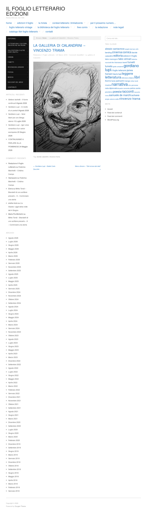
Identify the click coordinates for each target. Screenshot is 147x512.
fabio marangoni (111, 59)
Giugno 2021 (13, 415)
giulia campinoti (118, 66)
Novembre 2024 (14, 295)
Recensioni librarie (16, 67)
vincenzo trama (54, 156)
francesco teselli (121, 62)
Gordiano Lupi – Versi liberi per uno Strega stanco (16, 117)
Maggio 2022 (13, 379)
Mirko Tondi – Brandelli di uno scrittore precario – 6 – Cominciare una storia (18, 221)
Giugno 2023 (13, 346)
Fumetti (11, 62)
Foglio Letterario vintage (20, 27)
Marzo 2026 (13, 256)
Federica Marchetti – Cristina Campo (16, 170)
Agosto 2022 (13, 368)
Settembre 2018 (14, 469)
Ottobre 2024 (13, 299)
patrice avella (135, 88)
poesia (117, 91)
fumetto (109, 66)
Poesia (10, 72)
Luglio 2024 (13, 310)
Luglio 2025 (13, 277)
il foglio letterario (119, 70)
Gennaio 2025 (14, 288)
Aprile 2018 (12, 480)
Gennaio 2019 (14, 458)
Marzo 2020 (13, 436)
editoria (118, 55)
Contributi (12, 87)
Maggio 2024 (13, 317)
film (113, 62)
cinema (117, 52)
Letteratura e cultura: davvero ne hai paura (17, 44)
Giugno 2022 (13, 375)
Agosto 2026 (13, 238)
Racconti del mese (15, 82)
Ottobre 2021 (13, 404)
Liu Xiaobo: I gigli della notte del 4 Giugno (18, 206)
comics (126, 52)
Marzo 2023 (13, 357)
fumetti (131, 62)
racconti (128, 91)
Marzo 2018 (13, 483)
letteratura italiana (128, 78)
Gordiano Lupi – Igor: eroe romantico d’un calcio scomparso (18, 128)
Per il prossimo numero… (103, 23)
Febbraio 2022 (14, 390)
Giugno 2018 (13, 473)
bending (108, 52)
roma (107, 95)
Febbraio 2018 (14, 487)
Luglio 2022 (13, 371)
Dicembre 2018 (14, 462)
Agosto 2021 (13, 411)
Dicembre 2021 (14, 397)
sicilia (117, 99)
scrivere (135, 95)
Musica (10, 77)
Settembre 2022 (14, 364)
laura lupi (117, 73)
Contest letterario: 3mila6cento (67, 23)
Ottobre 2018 (13, 465)
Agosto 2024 (13, 306)
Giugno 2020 (13, 433)
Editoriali (12, 39)
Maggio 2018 (13, 476)
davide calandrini (42, 156)
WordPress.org (113, 119)
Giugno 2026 (13, 245)
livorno (108, 80)
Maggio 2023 (13, 350)
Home (9, 23)
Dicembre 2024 (14, 292)
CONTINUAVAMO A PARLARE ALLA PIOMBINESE (16, 143)
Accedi (110, 109)
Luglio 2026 (13, 241)
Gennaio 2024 (14, 328)
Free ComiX (82, 27)
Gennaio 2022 (14, 393)
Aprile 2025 (12, 285)
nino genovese (133, 85)
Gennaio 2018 (14, 491)
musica (108, 85)
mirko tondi (134, 81)
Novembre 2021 (14, 400)
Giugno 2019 (13, 451)
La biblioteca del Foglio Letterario (53, 27)
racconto (137, 92)
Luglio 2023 (13, 342)
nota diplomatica (112, 88)
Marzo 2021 (13, 418)
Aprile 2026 (12, 252)
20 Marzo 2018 (61, 55)
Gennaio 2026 (14, 263)
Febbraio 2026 (14, 259)
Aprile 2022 (12, 382)
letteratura (113, 76)
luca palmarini (118, 80)
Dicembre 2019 (14, 444)
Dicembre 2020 (14, 422)
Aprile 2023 (12, 353)
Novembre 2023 (14, 332)
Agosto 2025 (13, 274)
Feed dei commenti (114, 116)
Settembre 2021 (14, 408)
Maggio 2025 (13, 281)
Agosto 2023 (13, 339)
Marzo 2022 (13, 386)
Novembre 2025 (14, 267)
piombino (108, 92)
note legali (118, 27)
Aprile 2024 (12, 321)
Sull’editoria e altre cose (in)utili (16, 51)
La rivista (42, 23)
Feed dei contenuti (114, 112)
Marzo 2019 (13, 454)
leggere (127, 73)
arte (137, 49)
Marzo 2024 (13, 324)
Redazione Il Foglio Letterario (43, 55)
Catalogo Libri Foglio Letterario (23, 31)
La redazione (101, 27)
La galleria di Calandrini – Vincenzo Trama (59, 48)
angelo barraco (130, 49)
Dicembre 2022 (14, 361)
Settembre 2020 (14, 426)
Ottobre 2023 (13, 335)
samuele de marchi (120, 95)
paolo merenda (124, 88)
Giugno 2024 (13, 314)
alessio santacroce (114, 48)
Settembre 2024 (14, 303)
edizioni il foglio (130, 55)
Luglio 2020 (13, 429)
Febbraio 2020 (14, 440)
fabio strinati (124, 59)
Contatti (49, 31)
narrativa (120, 84)
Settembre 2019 (14, 447)
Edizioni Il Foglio (25, 23)
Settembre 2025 (14, 270)
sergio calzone (110, 99)
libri (137, 76)
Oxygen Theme (20, 506)
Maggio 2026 (13, 249)
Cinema (10, 57)
